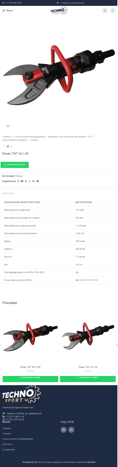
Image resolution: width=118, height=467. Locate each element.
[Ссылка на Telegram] (38, 181)
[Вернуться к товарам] (8, 147)
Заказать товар (31, 377)
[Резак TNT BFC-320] (30, 336)
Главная (6, 136)
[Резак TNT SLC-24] (88, 336)
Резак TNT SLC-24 (87, 366)
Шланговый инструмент (14, 139)
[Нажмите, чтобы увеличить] (8, 126)
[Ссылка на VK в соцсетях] (33, 181)
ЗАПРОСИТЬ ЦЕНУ (16, 164)
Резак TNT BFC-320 (30, 366)
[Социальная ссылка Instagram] (105, 10)
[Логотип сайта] (59, 10)
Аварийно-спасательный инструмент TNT (70, 136)
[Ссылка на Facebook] (18, 181)
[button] (59, 165)
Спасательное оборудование (29, 136)
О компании (8, 449)
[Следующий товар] (11, 147)
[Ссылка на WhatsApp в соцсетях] (113, 10)
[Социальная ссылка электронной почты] (22, 181)
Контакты (7, 444)
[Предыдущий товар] (4, 147)
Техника (6, 433)
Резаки (34, 139)
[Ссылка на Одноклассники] (26, 181)
